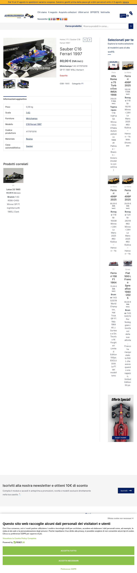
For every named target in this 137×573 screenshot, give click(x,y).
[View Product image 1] (9, 83)
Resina (29, 139)
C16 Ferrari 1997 (34, 124)
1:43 (28, 112)
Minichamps (31, 118)
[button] (123, 16)
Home (62, 39)
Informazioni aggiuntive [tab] (15, 99)
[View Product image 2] (23, 83)
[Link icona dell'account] (127, 16)
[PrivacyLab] (19, 542)
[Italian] (50, 19)
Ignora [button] (126, 2)
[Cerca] (131, 26)
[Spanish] (66, 19)
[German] (58, 19)
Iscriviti (124, 490)
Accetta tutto (68, 551)
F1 (67, 39)
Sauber (29, 146)
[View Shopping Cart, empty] (131, 15)
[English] (54, 19)
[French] (62, 19)
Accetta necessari (69, 561)
